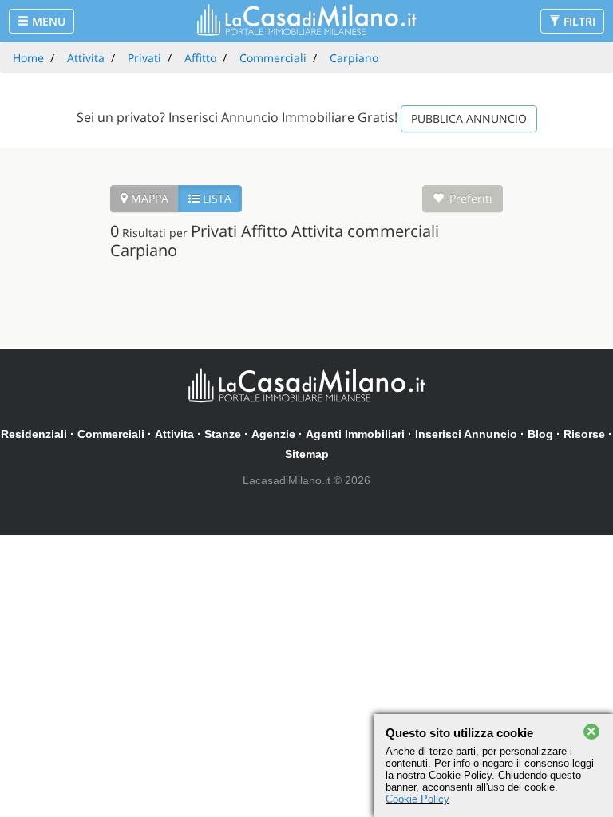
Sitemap (307, 454)
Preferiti (470, 198)
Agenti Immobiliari (355, 434)
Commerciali (110, 434)
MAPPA (148, 198)
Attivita (174, 434)
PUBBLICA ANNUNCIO (469, 118)
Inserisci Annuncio (466, 434)
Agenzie (273, 434)
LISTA (215, 198)
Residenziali (34, 434)
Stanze (222, 434)
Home (28, 57)
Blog (540, 434)
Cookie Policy (417, 799)
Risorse (584, 434)
